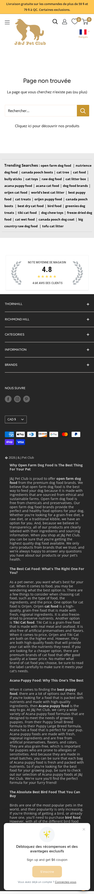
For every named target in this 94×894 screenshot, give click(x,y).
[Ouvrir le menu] (7, 22)
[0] (74, 22)
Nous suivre (15, 388)
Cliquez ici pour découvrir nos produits (47, 125)
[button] (83, 34)
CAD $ (11, 419)
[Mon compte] (64, 21)
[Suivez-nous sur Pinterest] (26, 399)
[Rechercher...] (83, 110)
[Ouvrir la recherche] (55, 21)
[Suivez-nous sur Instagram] (17, 399)
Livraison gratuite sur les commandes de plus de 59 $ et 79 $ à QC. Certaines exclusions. (47, 7)
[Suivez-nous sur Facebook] (8, 399)
